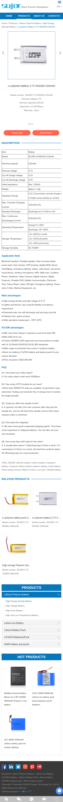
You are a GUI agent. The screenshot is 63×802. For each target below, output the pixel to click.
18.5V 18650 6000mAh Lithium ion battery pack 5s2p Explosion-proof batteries (43, 699)
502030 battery (54, 470)
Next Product (46, 133)
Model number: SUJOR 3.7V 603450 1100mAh (45, 524)
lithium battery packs (33, 781)
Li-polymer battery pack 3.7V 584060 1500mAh (16, 518)
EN (58, 6)
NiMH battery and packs (16, 644)
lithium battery (46, 777)
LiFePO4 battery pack (12, 781)
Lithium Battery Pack (15, 630)
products (31, 588)
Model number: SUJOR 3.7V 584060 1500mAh (15, 524)
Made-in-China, (29, 470)
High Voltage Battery (15, 606)
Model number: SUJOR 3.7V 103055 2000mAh (15, 572)
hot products (31, 657)
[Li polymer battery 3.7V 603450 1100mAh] (46, 499)
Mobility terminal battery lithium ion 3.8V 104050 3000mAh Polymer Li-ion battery (15, 699)
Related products (15, 479)
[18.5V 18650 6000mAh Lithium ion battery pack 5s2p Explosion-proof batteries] (45, 676)
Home (9, 16)
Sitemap (22, 788)
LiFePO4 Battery (9, 777)
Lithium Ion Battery (14, 623)
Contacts (54, 16)
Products (24, 16)
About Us (39, 16)
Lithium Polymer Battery (30, 23)
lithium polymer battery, (37, 466)
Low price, (42, 470)
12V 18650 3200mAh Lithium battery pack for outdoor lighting (15, 743)
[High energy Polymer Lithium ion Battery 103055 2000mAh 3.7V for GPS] (16, 546)
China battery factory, (12, 470)
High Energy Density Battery (19, 601)
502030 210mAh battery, (20, 463)
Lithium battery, (39, 463)
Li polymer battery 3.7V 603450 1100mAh (46, 518)
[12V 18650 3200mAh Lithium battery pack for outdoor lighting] (17, 723)
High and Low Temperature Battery (22, 615)
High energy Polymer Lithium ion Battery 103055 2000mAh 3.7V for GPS (16, 565)
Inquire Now (17, 133)
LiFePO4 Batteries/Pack (16, 637)
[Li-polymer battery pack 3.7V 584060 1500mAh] (16, 499)
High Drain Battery (14, 610)
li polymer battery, (17, 466)
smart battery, (54, 466)
